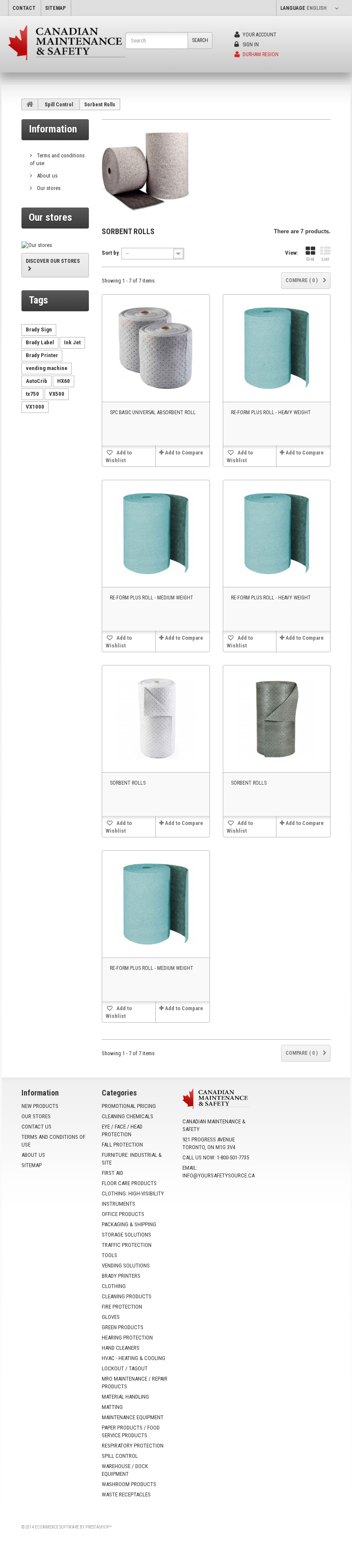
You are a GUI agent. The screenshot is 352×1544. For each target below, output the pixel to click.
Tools (109, 1255)
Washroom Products (129, 1484)
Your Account (258, 35)
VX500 (56, 394)
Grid (310, 259)
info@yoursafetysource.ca (218, 1175)
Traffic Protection (127, 1245)
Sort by (110, 253)
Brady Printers (121, 1276)
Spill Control (59, 105)
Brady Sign (39, 329)
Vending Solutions (126, 1265)
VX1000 (35, 406)
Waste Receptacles (126, 1494)
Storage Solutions (126, 1234)
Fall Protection (122, 1144)
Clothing (114, 1286)
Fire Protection (122, 1306)
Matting (112, 1407)
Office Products (123, 1214)
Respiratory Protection (133, 1445)
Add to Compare (184, 452)
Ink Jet (72, 342)
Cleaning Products (127, 1296)
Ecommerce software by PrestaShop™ (73, 1527)
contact (24, 8)
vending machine (46, 368)
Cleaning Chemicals (127, 1116)
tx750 (32, 394)
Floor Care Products (129, 1183)
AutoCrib (36, 381)
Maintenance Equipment (133, 1417)
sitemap (55, 8)
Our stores (48, 188)
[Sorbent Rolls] (155, 718)
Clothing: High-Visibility (133, 1193)
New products (39, 1106)
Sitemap (31, 1165)
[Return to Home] (30, 104)
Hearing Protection (127, 1337)
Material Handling (125, 1397)
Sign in (250, 45)
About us (47, 175)
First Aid (112, 1173)
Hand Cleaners (121, 1348)
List (325, 259)
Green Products (122, 1327)
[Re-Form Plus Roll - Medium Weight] (155, 533)
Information (53, 129)
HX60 (63, 381)
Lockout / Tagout (125, 1368)
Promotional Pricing (129, 1106)
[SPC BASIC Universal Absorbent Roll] (155, 347)
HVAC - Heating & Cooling (133, 1358)
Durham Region (260, 54)
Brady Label (40, 342)
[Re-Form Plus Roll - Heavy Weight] (276, 347)
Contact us (36, 1126)
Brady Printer (42, 355)
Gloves (111, 1317)
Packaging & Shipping (129, 1224)
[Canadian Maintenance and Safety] (66, 42)
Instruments (118, 1204)
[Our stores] (55, 245)
